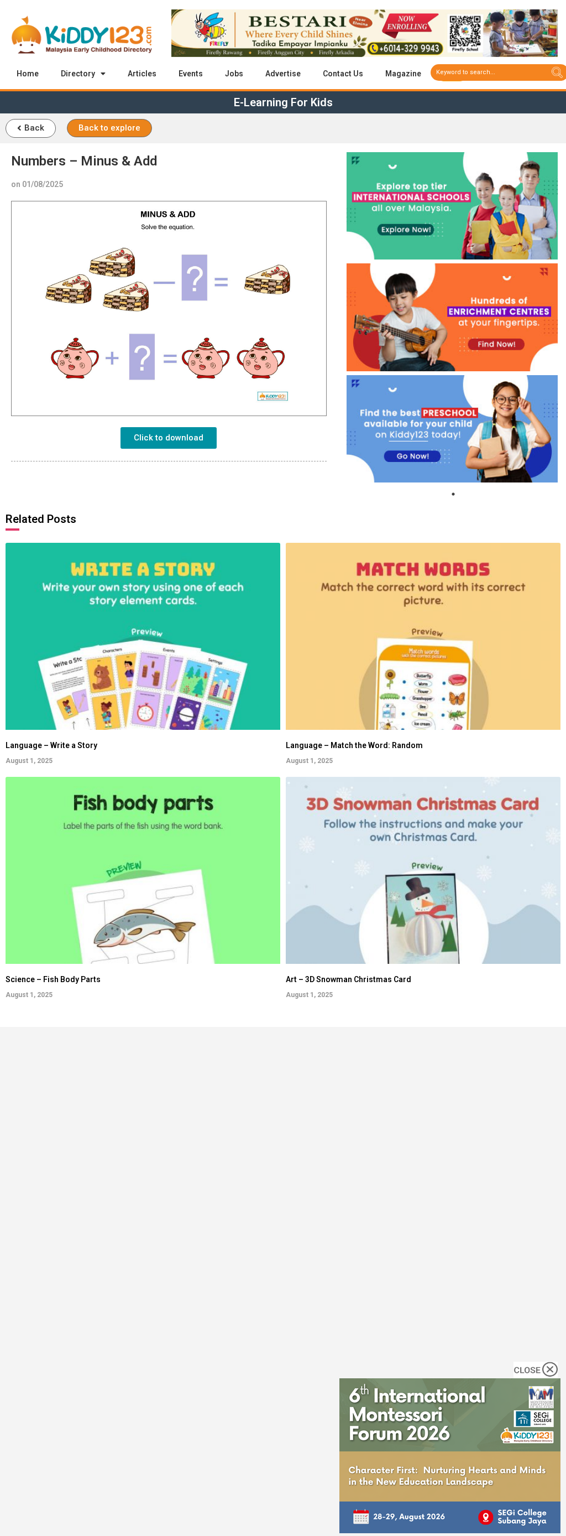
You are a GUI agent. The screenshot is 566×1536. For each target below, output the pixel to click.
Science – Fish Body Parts (53, 979)
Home (28, 73)
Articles (142, 73)
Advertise (283, 73)
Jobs (234, 73)
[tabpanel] (452, 206)
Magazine (403, 73)
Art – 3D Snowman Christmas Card (348, 979)
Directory (78, 73)
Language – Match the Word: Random (354, 745)
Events (191, 73)
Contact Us (343, 73)
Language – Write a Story (51, 745)
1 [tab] (453, 494)
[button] (31, 128)
